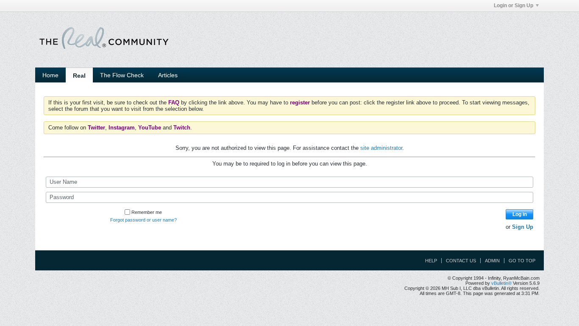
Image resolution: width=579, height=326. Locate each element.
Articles (168, 75)
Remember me (146, 212)
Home (50, 75)
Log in (519, 214)
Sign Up (522, 227)
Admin (492, 260)
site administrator (381, 148)
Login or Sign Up (513, 5)
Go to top (522, 260)
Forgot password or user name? (143, 219)
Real (79, 75)
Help (431, 260)
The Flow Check (122, 75)
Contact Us (461, 260)
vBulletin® (501, 283)
